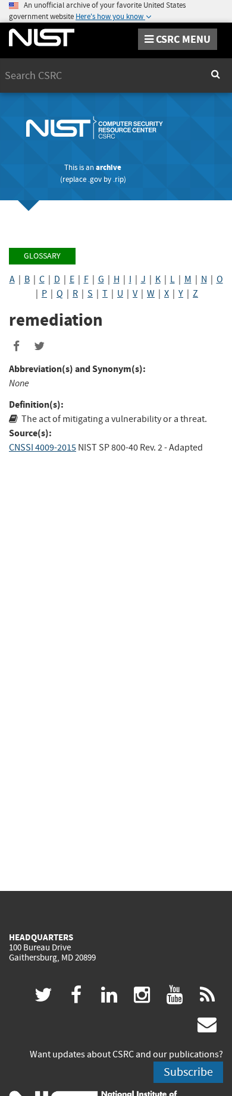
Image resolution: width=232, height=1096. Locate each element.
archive (108, 167)
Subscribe (188, 1071)
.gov (95, 179)
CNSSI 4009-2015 (42, 447)
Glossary (42, 256)
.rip (118, 179)
